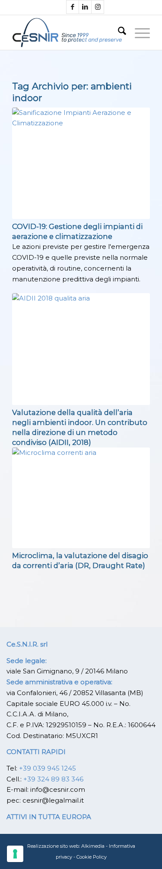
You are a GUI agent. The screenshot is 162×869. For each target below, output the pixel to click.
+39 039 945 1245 (47, 768)
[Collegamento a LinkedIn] (85, 6)
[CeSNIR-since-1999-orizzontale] (67, 32)
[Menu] (138, 32)
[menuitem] (117, 32)
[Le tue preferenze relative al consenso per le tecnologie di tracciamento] (15, 854)
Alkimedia (93, 846)
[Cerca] (117, 32)
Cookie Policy (91, 857)
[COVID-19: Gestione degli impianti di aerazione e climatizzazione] (81, 163)
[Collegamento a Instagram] (98, 6)
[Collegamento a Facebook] (73, 6)
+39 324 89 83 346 (53, 779)
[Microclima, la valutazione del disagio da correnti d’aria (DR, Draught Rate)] (81, 498)
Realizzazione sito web (53, 846)
